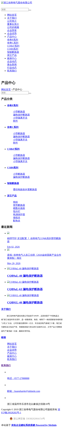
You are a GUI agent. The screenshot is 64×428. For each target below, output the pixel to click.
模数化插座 (19, 208)
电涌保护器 (19, 214)
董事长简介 (13, 24)
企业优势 (12, 33)
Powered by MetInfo (46, 425)
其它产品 (12, 55)
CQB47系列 (13, 46)
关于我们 (12, 18)
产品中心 (12, 36)
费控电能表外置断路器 (25, 189)
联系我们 (12, 70)
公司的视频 (13, 27)
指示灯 (16, 211)
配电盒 (16, 220)
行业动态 (12, 67)
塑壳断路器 (19, 205)
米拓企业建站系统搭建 (23, 425)
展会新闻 (12, 64)
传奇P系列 (12, 39)
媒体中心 (12, 58)
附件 (15, 121)
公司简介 (12, 21)
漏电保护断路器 (21, 114)
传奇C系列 (12, 43)
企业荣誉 (12, 30)
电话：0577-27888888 (18, 378)
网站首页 (12, 15)
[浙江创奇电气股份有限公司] (16, 2)
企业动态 (12, 61)
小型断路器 (19, 111)
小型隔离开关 (20, 118)
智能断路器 (13, 52)
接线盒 (16, 217)
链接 (3, 337)
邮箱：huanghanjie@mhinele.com (23, 391)
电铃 (15, 202)
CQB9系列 (12, 49)
